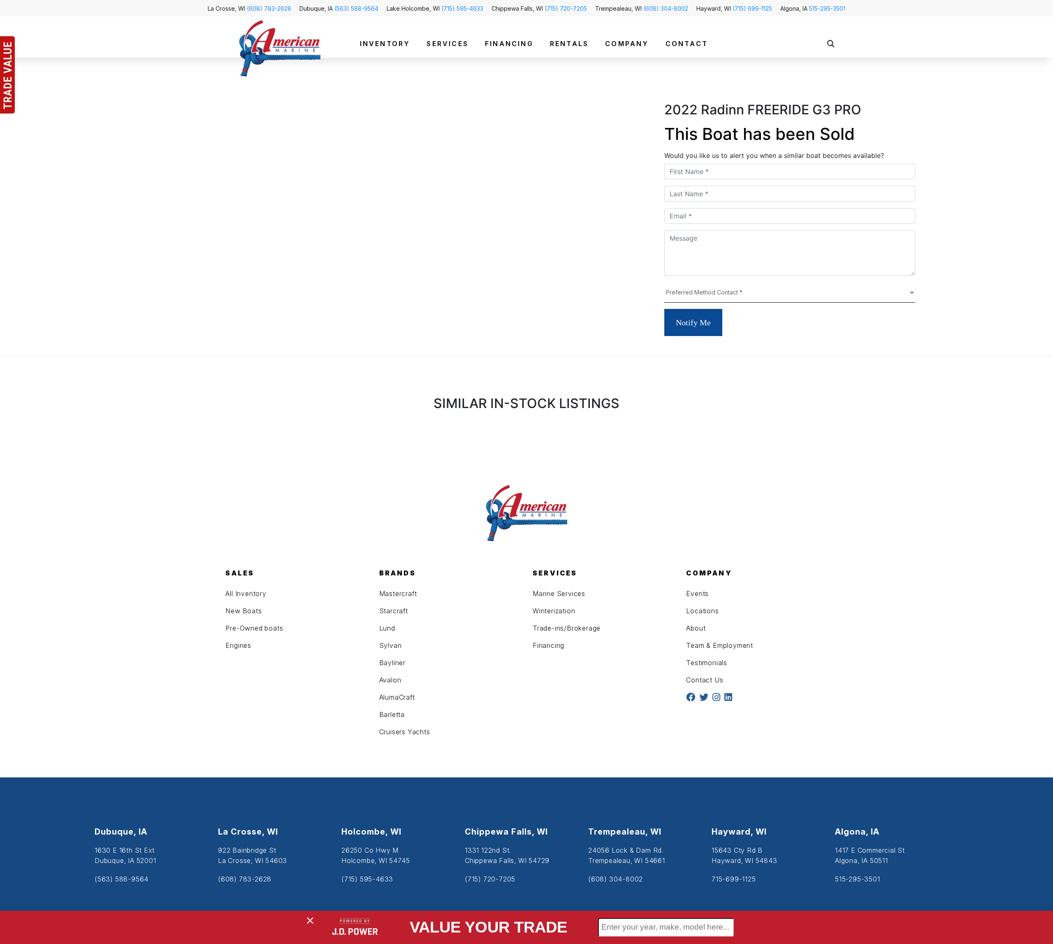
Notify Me (693, 322)
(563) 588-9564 (356, 8)
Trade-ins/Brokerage (567, 628)
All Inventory (245, 593)
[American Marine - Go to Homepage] (280, 48)
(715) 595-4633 (462, 8)
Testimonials (706, 663)
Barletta (392, 714)
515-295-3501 (827, 8)
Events (697, 593)
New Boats (243, 611)
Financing (548, 645)
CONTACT (687, 43)
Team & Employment (719, 645)
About (695, 628)
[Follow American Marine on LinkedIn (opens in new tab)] (728, 698)
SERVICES (448, 43)
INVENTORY (385, 43)
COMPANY (627, 43)
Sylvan (390, 645)
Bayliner (392, 663)
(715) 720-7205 (566, 8)
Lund (387, 628)
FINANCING (509, 43)
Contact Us (704, 680)
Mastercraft (398, 593)
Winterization (554, 611)
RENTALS (569, 43)
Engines (238, 645)
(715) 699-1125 (752, 8)
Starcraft (393, 611)
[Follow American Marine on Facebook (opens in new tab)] (690, 698)
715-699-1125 (734, 879)
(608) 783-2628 (269, 8)
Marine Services (559, 593)
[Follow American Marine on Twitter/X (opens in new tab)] (703, 698)
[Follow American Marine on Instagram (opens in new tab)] (716, 698)
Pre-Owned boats (254, 628)
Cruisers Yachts (404, 732)
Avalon (390, 680)
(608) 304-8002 (665, 8)
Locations (702, 611)
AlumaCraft (397, 697)
